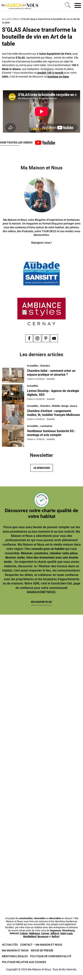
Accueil (6, 19)
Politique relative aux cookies (24, 962)
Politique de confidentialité (50, 956)
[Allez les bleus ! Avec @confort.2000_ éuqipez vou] (41, 882)
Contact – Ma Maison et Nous (41, 944)
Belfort (55, 936)
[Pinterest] (46, 338)
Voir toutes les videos (16, 142)
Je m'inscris (41, 467)
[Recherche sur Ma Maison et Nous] (67, 5)
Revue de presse (42, 950)
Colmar (24, 933)
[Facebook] (29, 338)
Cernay (45, 933)
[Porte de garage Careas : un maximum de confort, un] (41, 640)
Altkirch (54, 933)
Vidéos (15, 19)
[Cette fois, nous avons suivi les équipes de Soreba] (41, 688)
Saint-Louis (66, 933)
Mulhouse (34, 933)
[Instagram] (37, 338)
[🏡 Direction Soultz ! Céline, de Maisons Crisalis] (41, 834)
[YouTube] (54, 338)
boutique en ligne (58, 76)
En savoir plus (41, 601)
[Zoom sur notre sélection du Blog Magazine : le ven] (41, 786)
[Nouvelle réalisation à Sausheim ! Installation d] (41, 737)
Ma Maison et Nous (15, 950)
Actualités (10, 944)
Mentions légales (15, 956)
